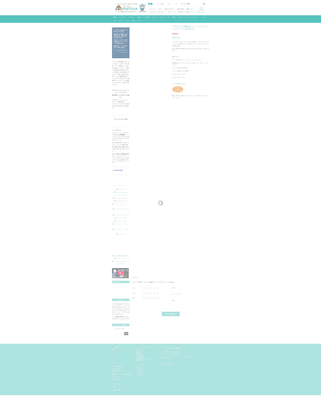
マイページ (153, 9)
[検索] (204, 4)
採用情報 (180, 12)
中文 (176, 4)
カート (160, 9)
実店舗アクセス (190, 12)
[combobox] (192, 3)
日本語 (162, 4)
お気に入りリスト (169, 9)
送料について (172, 12)
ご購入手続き (180, 9)
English (169, 4)
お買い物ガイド (161, 12)
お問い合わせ (201, 12)
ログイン (190, 9)
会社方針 (152, 12)
